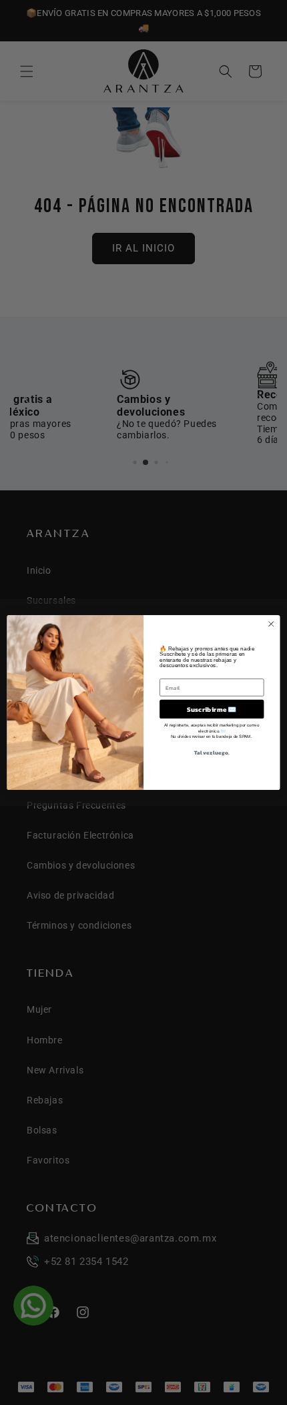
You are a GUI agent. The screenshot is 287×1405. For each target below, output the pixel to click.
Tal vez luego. (211, 753)
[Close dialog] (271, 624)
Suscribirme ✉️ (211, 709)
